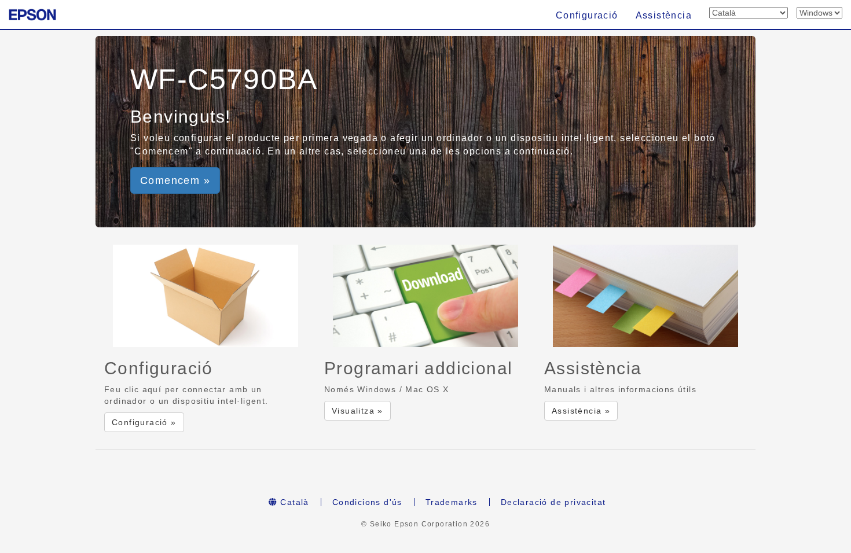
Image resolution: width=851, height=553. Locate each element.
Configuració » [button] (144, 422)
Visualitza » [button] (357, 410)
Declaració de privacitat (553, 502)
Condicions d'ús (367, 502)
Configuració (587, 15)
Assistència (664, 15)
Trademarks (452, 502)
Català (293, 502)
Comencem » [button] (175, 180)
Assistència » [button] (581, 410)
